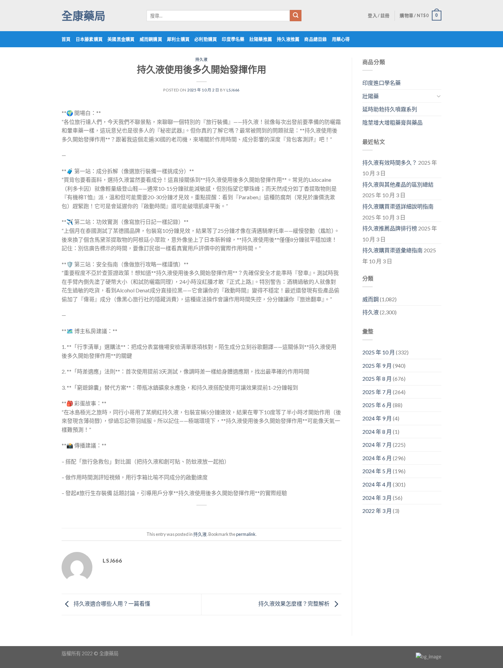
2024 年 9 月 (377, 418)
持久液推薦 (288, 39)
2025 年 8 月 (377, 378)
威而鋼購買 (151, 39)
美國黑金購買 (121, 39)
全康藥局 (83, 15)
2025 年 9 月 (377, 365)
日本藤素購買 (89, 39)
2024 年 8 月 (377, 431)
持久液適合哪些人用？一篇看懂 (111, 603)
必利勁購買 (205, 39)
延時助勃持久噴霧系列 (389, 109)
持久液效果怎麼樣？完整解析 (294, 603)
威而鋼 (370, 299)
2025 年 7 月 (377, 392)
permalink (246, 534)
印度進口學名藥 (381, 82)
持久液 (201, 59)
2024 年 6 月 (377, 458)
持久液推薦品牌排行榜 (389, 228)
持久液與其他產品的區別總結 (398, 184)
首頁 (66, 39)
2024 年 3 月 (377, 497)
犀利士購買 (178, 39)
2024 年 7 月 (377, 444)
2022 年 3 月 (377, 510)
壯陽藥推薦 (260, 39)
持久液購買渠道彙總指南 (392, 250)
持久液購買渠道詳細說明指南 (398, 206)
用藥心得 (341, 39)
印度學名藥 (233, 39)
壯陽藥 (370, 96)
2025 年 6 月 (377, 405)
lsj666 (233, 90)
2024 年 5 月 (377, 471)
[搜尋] (295, 16)
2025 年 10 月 (378, 352)
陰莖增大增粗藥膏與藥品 (392, 122)
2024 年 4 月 (377, 484)
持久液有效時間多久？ (389, 162)
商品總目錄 (315, 39)
